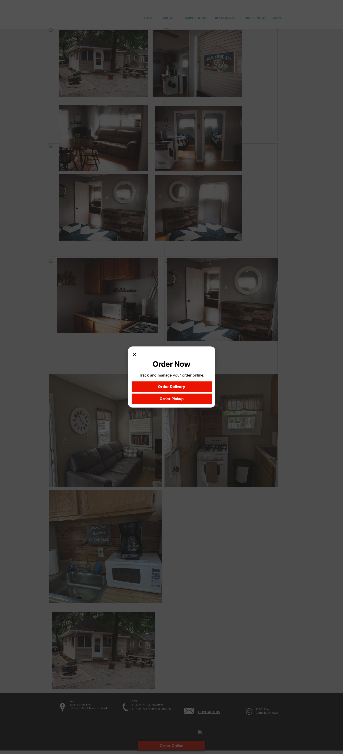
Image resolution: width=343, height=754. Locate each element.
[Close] (134, 355)
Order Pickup (172, 398)
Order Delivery (171, 386)
